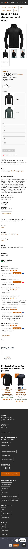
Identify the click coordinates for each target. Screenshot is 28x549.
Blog (3, 526)
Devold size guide (6, 213)
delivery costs (20, 74)
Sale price (5, 71)
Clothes (21, 7)
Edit (10, 545)
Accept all (15, 545)
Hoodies (9, 10)
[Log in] (20, 2)
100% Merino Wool (6, 234)
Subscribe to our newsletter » (10, 474)
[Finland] (26, 2)
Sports (4, 7)
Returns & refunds (6, 484)
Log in (3, 509)
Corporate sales (6, 455)
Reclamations (5, 488)
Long (2, 240)
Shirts (3, 10)
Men (2, 227)
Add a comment (6, 335)
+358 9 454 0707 (9, 440)
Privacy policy (5, 517)
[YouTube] (9, 468)
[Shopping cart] (22, 2)
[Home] (10, 2)
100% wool (15, 234)
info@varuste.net (6, 442)
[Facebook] (2, 468)
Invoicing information (7, 459)
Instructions (5, 492)
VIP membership (6, 513)
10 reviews (20, 171)
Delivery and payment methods (9, 496)
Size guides (5, 530)
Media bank (5, 534)
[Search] (18, 2)
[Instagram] (6, 468)
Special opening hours (7, 432)
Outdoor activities (12, 7)
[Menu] (2, 2)
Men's (16, 10)
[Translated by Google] (6, 273)
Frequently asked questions (8, 451)
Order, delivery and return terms (10, 500)
